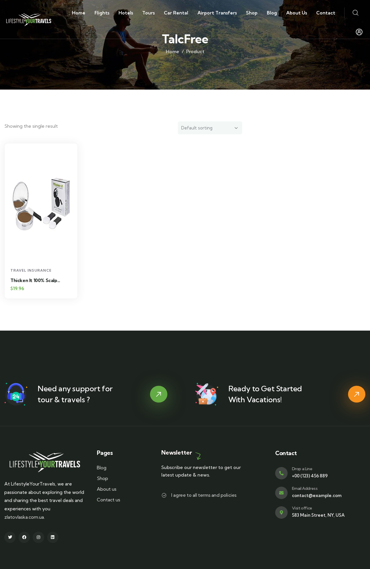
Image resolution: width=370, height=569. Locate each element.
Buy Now (44, 254)
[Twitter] (10, 537)
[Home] (29, 19)
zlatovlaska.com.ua (24, 517)
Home (172, 51)
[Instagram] (38, 537)
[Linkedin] (52, 537)
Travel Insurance (30, 270)
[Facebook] (24, 537)
